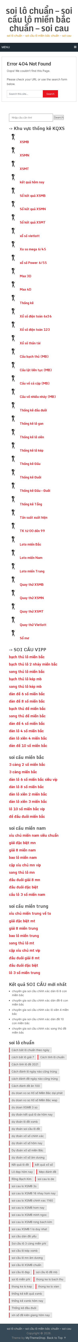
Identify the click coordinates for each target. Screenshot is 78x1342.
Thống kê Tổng (31, 504)
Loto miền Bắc (30, 544)
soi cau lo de (46, 1179)
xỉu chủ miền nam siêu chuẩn (34, 835)
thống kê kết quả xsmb (27, 1293)
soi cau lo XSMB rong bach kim (32, 1222)
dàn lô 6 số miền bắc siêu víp (33, 779)
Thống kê (27, 302)
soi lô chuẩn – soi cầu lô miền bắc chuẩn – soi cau (39, 19)
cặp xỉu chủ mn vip (25, 865)
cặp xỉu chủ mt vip (24, 950)
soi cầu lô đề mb (46, 1272)
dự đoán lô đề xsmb (25, 1121)
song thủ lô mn (22, 872)
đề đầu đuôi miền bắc (27, 816)
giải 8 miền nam (22, 850)
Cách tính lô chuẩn (52, 1057)
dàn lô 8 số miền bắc (26, 787)
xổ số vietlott (30, 235)
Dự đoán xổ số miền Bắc (27, 1150)
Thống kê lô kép (31, 450)
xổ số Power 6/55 (33, 262)
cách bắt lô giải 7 (23, 1057)
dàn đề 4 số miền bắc (27, 723)
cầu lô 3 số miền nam (27, 894)
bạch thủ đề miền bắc (27, 709)
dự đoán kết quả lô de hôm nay (32, 1114)
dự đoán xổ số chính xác (28, 1136)
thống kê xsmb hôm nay (27, 1300)
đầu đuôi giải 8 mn (24, 880)
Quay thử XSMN (32, 597)
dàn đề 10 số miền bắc (28, 746)
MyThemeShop (35, 1337)
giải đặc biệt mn (22, 843)
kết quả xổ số (44, 1164)
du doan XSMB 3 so (24, 1107)
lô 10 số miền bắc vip (27, 809)
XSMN (24, 155)
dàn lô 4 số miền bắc (26, 731)
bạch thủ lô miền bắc (27, 657)
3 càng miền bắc (23, 772)
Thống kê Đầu (30, 463)
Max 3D (25, 276)
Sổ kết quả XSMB (33, 195)
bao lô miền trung (24, 936)
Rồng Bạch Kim (21, 1179)
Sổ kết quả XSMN (33, 209)
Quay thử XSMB (32, 584)
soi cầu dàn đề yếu (24, 1236)
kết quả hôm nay (32, 182)
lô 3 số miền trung (24, 973)
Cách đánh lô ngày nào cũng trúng (34, 1071)
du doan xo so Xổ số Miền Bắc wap (34, 1100)
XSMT (24, 168)
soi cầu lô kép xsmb (25, 1250)
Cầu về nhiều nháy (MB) (38, 396)
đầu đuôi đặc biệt (23, 887)
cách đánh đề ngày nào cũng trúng (35, 1078)
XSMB (24, 141)
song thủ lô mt (21, 943)
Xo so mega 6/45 (33, 249)
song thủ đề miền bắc (27, 716)
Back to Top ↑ (56, 1337)
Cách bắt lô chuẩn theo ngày (30, 1050)
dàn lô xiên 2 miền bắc (28, 794)
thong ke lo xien (48, 1286)
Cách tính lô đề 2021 (25, 1064)
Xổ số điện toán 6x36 (36, 316)
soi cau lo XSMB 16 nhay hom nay (34, 1193)
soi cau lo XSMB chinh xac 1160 (32, 1200)
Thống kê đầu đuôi (33, 410)
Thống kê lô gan (31, 423)
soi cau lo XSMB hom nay (28, 1207)
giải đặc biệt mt (22, 921)
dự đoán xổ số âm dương (28, 1157)
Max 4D (25, 289)
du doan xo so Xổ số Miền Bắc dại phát (37, 1093)
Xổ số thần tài (30, 343)
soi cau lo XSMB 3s (24, 1186)
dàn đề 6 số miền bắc (27, 694)
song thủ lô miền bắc (27, 671)
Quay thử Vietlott (33, 624)
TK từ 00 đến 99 (32, 530)
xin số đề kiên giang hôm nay (31, 1315)
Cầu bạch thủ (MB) (34, 356)
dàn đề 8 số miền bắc (27, 701)
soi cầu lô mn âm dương (27, 1257)
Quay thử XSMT (32, 611)
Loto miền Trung (32, 571)
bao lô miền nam (23, 857)
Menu (6, 47)
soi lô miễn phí (21, 1279)
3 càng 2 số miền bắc (27, 764)
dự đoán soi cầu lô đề (26, 1128)
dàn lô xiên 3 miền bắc (28, 801)
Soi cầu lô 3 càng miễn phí (29, 1243)
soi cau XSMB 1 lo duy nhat (29, 1229)
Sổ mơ (24, 638)
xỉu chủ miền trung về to (30, 913)
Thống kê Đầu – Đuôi (35, 490)
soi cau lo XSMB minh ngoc (29, 1214)
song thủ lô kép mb (25, 686)
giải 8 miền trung (23, 928)
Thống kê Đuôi (30, 477)
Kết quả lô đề (20, 1164)
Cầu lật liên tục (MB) (36, 370)
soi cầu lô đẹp (21, 1272)
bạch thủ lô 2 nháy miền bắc (33, 664)
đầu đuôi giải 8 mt (24, 958)
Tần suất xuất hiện (33, 517)
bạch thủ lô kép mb (25, 679)
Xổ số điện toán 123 (35, 329)
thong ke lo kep (22, 1286)
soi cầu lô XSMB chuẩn (26, 1265)
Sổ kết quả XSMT (33, 222)
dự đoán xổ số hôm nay (27, 1143)
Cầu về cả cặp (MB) (35, 383)
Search (58, 117)
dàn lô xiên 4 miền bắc (28, 738)
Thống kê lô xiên (32, 437)
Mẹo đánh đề (47, 1171)
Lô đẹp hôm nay (22, 1171)
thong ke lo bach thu (49, 1279)
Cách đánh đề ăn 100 (26, 1085)
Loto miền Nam (31, 557)
